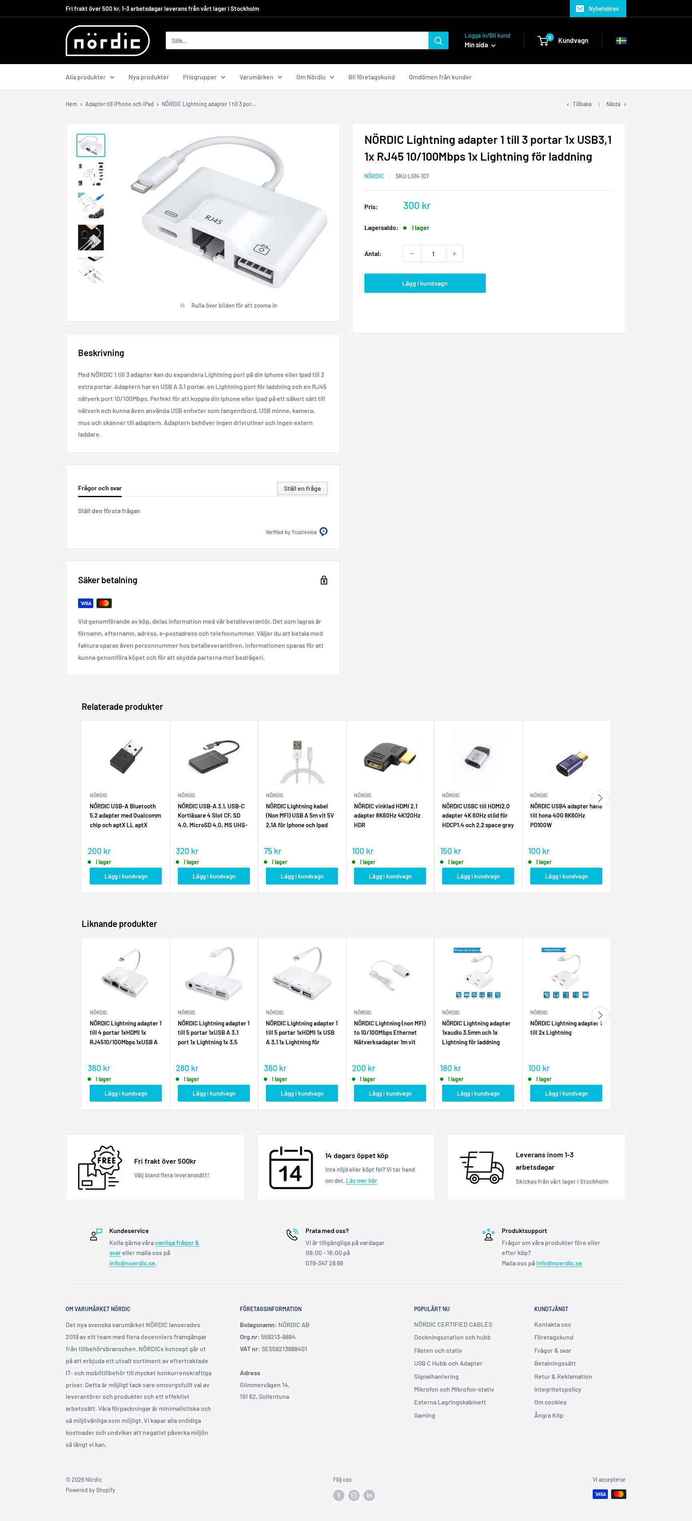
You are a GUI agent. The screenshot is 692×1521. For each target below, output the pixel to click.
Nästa (613, 104)
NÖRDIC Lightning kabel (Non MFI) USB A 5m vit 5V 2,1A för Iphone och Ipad (300, 815)
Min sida (477, 44)
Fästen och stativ (438, 1350)
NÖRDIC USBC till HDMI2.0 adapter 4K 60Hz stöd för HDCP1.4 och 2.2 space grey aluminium (478, 816)
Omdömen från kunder (440, 77)
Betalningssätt (555, 1363)
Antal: (373, 253)
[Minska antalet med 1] (412, 253)
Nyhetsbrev (604, 8)
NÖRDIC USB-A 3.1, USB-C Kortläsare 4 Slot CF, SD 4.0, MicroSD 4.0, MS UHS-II (212, 816)
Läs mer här (361, 1180)
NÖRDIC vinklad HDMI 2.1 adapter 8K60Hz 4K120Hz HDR (387, 815)
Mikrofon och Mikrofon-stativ (454, 1389)
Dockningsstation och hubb (452, 1337)
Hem (71, 104)
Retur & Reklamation (563, 1376)
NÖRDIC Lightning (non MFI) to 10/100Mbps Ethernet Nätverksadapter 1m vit (390, 1032)
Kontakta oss (552, 1324)
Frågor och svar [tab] (100, 488)
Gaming (424, 1415)
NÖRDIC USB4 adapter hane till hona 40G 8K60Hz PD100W (566, 815)
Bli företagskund (371, 77)
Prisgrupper (200, 77)
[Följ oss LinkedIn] (369, 1495)
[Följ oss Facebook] (338, 1495)
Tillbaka (582, 104)
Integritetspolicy (557, 1389)
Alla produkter (86, 77)
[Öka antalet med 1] (454, 253)
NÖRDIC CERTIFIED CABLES (453, 1324)
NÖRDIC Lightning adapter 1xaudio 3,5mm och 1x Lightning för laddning (476, 1032)
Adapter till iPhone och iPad (119, 104)
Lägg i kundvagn (425, 283)
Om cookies (550, 1402)
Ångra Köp (548, 1415)
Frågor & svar (552, 1350)
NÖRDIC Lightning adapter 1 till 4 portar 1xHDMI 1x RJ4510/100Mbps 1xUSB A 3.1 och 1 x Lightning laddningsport (125, 1033)
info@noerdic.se (132, 1263)
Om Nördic (311, 77)
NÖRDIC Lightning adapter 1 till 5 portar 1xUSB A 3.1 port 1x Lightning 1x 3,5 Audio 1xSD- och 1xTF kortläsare (213, 1033)
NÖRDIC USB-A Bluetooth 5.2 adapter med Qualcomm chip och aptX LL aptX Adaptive (125, 816)
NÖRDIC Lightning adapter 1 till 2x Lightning (566, 1027)
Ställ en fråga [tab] (302, 488)
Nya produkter (149, 77)
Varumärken (256, 77)
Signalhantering (436, 1376)
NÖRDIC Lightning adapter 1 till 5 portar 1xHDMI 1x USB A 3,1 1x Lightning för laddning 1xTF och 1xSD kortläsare (302, 1033)
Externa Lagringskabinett (450, 1402)
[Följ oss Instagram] (354, 1495)
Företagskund (553, 1337)
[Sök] (438, 40)
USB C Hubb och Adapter (448, 1363)
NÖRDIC (374, 176)
